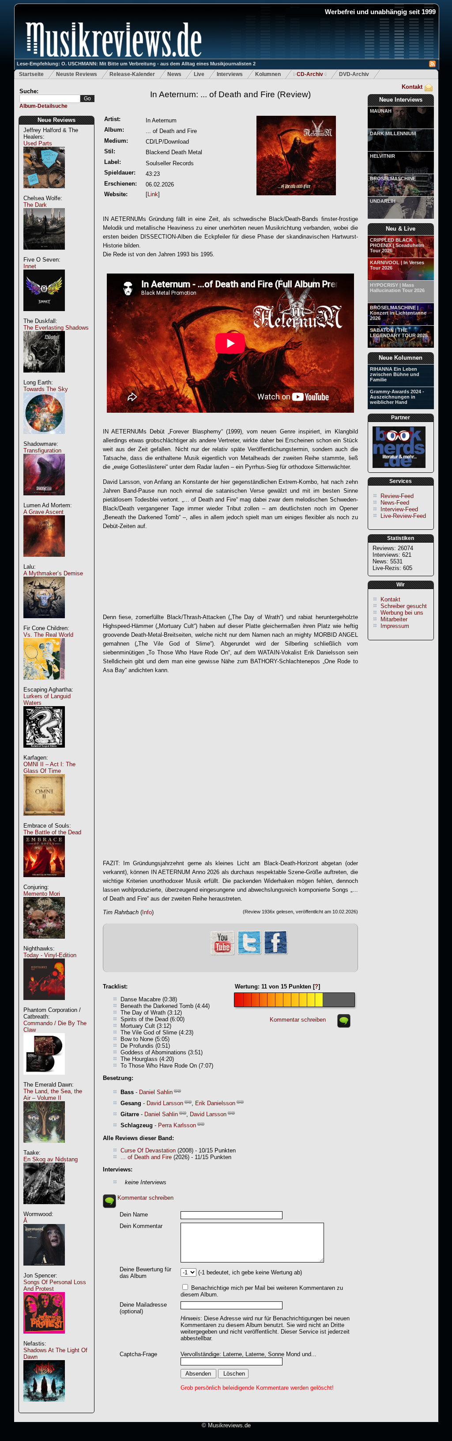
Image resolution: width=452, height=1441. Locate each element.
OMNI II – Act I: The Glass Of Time (49, 767)
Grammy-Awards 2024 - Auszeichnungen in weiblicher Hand (397, 397)
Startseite (31, 74)
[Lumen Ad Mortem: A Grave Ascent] (44, 561)
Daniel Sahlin (156, 1092)
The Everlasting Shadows (56, 327)
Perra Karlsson (177, 1125)
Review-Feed (397, 496)
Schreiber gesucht (403, 606)
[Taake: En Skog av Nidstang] (44, 1208)
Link (152, 194)
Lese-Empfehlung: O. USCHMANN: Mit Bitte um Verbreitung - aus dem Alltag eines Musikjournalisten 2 (136, 63)
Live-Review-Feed (403, 516)
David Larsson (165, 1103)
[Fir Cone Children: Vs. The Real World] (44, 684)
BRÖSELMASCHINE (393, 178)
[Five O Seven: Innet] (44, 315)
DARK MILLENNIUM (393, 133)
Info (147, 912)
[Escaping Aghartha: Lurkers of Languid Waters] (44, 752)
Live (199, 74)
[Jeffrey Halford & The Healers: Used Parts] (44, 193)
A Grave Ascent (43, 512)
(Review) (230, 94)
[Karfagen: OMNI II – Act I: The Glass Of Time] (44, 820)
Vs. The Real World (48, 634)
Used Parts (37, 143)
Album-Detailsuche (43, 106)
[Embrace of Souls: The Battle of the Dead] (44, 881)
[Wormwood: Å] (44, 1270)
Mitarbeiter (393, 619)
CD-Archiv (310, 74)
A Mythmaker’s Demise (53, 573)
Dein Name (134, 1214)
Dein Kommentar (141, 1226)
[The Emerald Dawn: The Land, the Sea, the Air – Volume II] (44, 1147)
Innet (29, 266)
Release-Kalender (132, 74)
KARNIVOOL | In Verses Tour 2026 (397, 265)
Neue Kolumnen (400, 357)
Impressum (394, 626)
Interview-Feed (399, 509)
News (174, 74)
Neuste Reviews (76, 74)
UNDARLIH (383, 201)
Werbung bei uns (401, 612)
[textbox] (49, 99)
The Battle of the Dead (52, 832)
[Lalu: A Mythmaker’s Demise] (44, 623)
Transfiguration (42, 450)
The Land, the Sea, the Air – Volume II (52, 1094)
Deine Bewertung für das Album (145, 1272)
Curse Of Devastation (148, 1150)
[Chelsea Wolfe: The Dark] (44, 254)
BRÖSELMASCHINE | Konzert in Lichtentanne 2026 (398, 313)
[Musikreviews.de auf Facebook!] (276, 954)
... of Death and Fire (146, 1157)
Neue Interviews (400, 99)
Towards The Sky (45, 389)
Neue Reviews (56, 120)
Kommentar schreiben (298, 1019)
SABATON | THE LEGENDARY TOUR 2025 (399, 332)
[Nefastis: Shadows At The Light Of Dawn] (44, 1406)
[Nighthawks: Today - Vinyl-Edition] (44, 1004)
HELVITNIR (382, 156)
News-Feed (394, 502)
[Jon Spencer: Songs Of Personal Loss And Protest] (44, 1338)
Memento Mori (41, 893)
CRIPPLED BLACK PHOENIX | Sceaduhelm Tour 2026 (397, 245)
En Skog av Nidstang (50, 1159)
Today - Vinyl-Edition (49, 955)
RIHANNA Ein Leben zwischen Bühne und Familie (394, 374)
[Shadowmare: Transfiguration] (44, 500)
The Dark (35, 205)
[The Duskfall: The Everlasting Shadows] (44, 377)
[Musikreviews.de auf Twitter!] (249, 954)
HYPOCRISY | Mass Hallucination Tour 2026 (397, 287)
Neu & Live (400, 228)
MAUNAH (381, 111)
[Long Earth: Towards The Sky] (44, 438)
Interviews (230, 74)
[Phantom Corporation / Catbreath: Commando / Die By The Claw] (44, 1079)
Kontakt (412, 87)
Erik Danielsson (215, 1103)
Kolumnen (268, 74)
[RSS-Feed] (432, 65)
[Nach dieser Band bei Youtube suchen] (222, 954)
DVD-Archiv (354, 74)
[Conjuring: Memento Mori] (44, 943)
